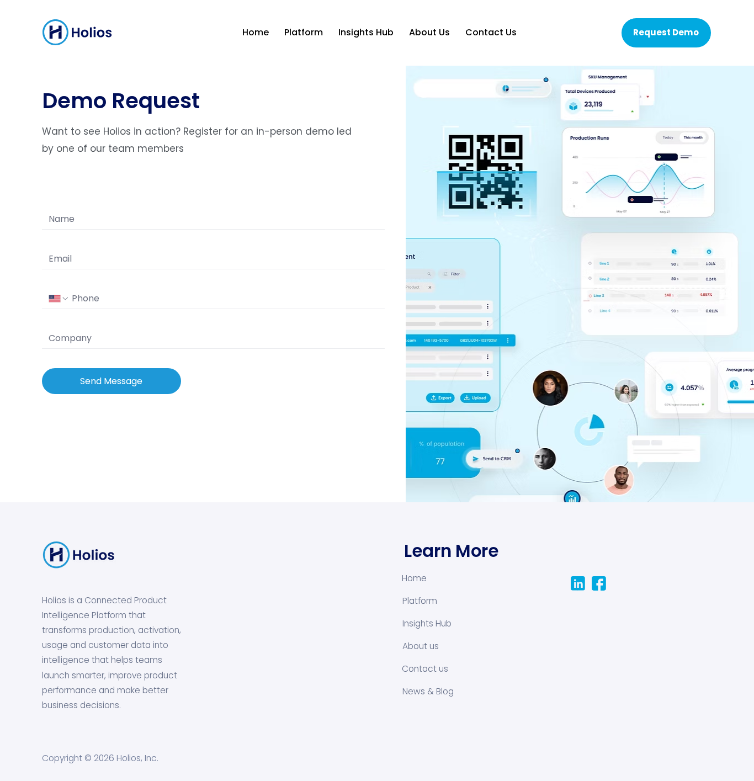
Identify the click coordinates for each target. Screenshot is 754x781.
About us (420, 646)
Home (414, 578)
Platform (419, 601)
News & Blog (428, 691)
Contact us (425, 668)
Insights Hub (427, 623)
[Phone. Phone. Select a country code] (59, 298)
